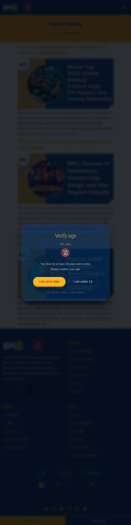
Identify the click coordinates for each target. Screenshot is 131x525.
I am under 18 (83, 281)
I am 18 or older (49, 281)
